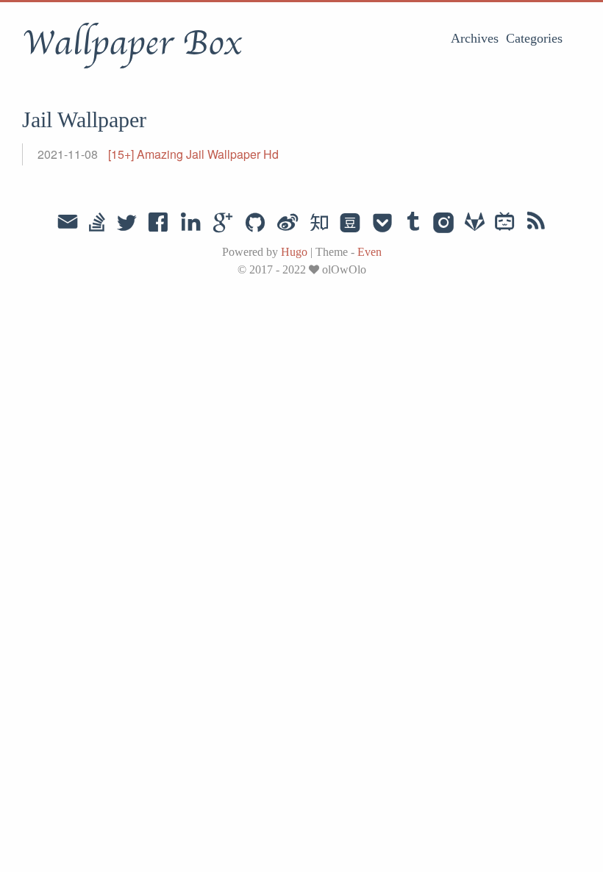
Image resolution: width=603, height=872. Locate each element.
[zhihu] (319, 223)
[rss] (536, 223)
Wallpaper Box (131, 43)
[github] (255, 223)
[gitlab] (475, 223)
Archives (475, 38)
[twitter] (126, 223)
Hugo (294, 252)
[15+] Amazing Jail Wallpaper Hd (193, 154)
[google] (223, 223)
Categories (534, 38)
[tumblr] (413, 223)
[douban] (350, 223)
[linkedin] (190, 223)
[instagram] (443, 223)
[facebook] (158, 223)
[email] (68, 222)
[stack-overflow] (97, 223)
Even (369, 252)
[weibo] (287, 223)
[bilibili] (505, 223)
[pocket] (382, 223)
